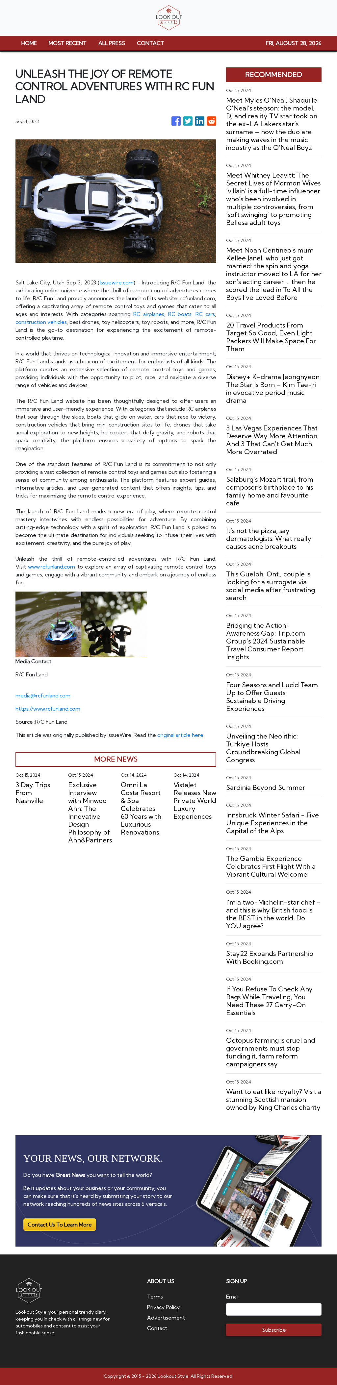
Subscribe (274, 1329)
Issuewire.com (117, 282)
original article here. (180, 735)
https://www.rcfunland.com (47, 708)
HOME (29, 43)
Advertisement (166, 1317)
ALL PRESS (111, 43)
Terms (155, 1296)
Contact (157, 1328)
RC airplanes (148, 314)
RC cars (205, 314)
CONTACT (150, 43)
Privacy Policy (163, 1307)
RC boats (180, 314)
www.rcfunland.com (51, 566)
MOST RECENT (68, 43)
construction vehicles (41, 322)
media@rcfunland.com (42, 695)
